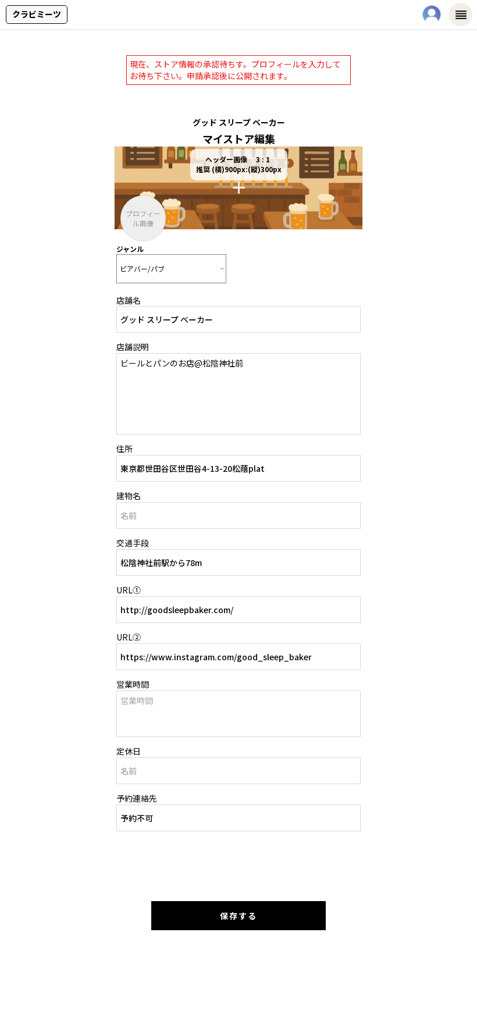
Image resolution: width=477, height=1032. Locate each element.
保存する (238, 915)
